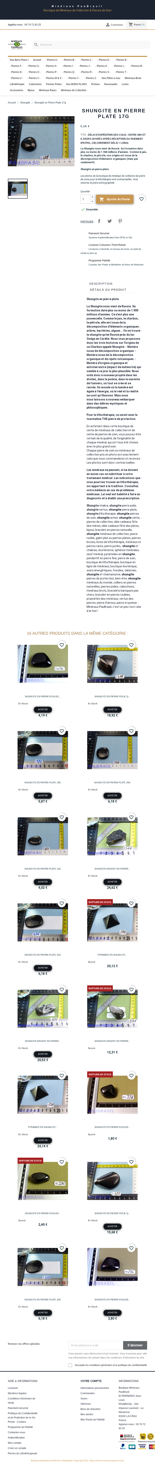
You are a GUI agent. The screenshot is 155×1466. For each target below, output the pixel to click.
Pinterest (120, 221)
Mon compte (14, 1443)
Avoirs (84, 1398)
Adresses (86, 1403)
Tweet (110, 221)
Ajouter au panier (114, 199)
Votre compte (91, 1381)
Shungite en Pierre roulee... (43, 696)
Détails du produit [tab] (108, 289)
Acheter (43, 709)
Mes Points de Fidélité (93, 1419)
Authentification (16, 1437)
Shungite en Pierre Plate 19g (42, 782)
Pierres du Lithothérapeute (22, 1453)
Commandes (88, 1393)
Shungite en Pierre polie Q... (112, 696)
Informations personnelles (95, 1388)
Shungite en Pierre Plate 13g (42, 869)
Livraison (13, 1388)
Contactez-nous (16, 1432)
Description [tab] (101, 283)
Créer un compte (17, 1448)
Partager (99, 221)
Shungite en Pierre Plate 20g (112, 782)
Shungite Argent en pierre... (112, 869)
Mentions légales (17, 1393)
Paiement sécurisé (18, 1408)
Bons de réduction (91, 1409)
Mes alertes (87, 1414)
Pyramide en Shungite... (112, 955)
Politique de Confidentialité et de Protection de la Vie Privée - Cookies (23, 1417)
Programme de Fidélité (20, 1427)
